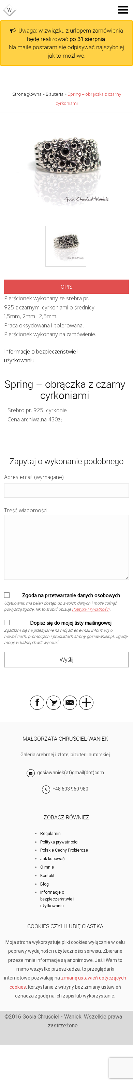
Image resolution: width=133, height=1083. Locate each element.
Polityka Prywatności (90, 609)
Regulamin (50, 833)
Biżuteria (54, 94)
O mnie (47, 867)
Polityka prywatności (59, 842)
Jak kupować (52, 858)
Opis (66, 286)
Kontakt (47, 875)
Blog (44, 884)
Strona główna (27, 94)
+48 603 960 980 (70, 789)
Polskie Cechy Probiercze (64, 850)
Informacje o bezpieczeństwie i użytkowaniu (57, 899)
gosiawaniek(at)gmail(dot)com (70, 772)
